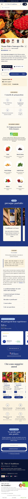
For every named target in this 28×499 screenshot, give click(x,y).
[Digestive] (19, 377)
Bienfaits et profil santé (10, 299)
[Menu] (2, 4)
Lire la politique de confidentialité (7, 493)
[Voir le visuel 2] (8, 41)
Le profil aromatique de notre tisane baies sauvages (12, 289)
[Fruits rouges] (7, 377)
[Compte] (20, 4)
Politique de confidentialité (14, 453)
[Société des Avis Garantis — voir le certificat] (14, 353)
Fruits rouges (6, 387)
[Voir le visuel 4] (18, 41)
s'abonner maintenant (13, 448)
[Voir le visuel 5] (23, 41)
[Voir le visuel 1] (3, 41)
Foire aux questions (9, 307)
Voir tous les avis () (14, 348)
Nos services (5, 481)
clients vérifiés (12, 1)
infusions (21, 282)
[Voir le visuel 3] (13, 41)
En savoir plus (15, 84)
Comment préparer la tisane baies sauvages (12, 295)
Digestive (16, 387)
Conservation (8, 303)
